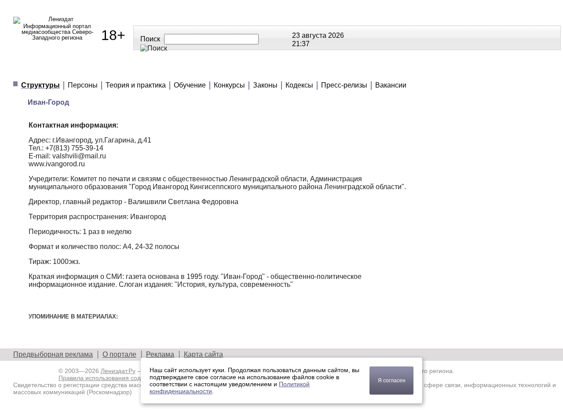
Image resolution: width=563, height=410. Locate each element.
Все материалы (410, 70)
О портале (119, 354)
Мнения (119, 70)
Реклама (160, 354)
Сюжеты (290, 70)
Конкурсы (229, 85)
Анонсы (343, 70)
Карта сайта (203, 354)
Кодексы (299, 85)
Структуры (40, 85)
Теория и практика (136, 85)
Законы (265, 85)
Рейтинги (233, 70)
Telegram (391, 37)
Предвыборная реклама (53, 354)
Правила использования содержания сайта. (122, 377)
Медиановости (53, 70)
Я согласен (392, 380)
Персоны (83, 85)
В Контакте (380, 37)
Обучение (190, 85)
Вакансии (390, 85)
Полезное (174, 70)
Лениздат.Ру (118, 370)
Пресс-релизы (344, 85)
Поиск (150, 39)
